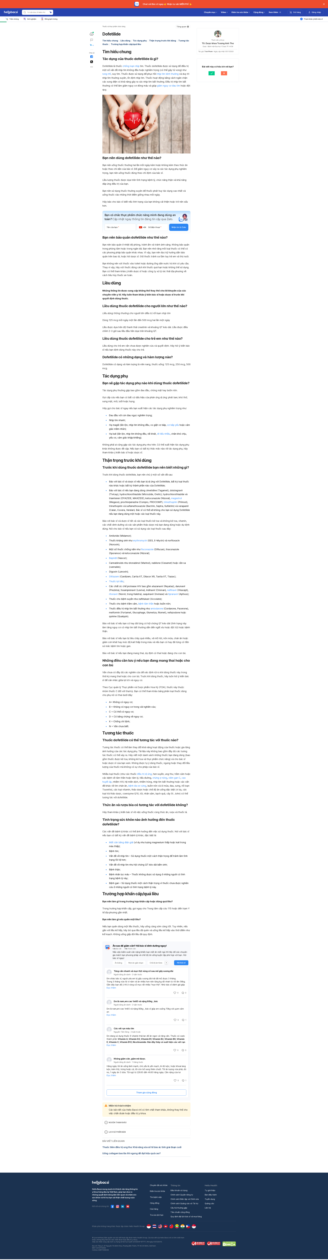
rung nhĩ (106, 74)
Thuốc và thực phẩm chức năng (113, 26)
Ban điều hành (211, 1195)
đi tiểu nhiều (163, 433)
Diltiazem (114, 576)
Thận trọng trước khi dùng (162, 40)
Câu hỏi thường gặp (179, 1208)
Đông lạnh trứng (51, 19)
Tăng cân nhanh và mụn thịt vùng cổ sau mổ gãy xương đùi (143, 971)
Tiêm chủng (14, 19)
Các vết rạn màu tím (124, 1028)
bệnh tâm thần (146, 603)
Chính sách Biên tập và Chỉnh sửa (185, 1199)
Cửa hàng (154, 1209)
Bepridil (113, 558)
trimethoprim (170, 502)
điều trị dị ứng (144, 774)
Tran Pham (208, 51)
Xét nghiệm (31, 19)
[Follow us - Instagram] (117, 1206)
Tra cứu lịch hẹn (156, 1215)
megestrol (176, 498)
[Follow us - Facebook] (112, 1206)
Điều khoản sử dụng (179, 1190)
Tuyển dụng (210, 1199)
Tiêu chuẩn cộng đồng (180, 1212)
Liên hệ (208, 1208)
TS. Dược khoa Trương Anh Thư (218, 43)
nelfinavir (172, 590)
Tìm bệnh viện (156, 1197)
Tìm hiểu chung (110, 40)
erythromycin (140, 540)
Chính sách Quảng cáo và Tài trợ (184, 1203)
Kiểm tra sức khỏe (157, 1191)
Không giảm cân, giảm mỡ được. (130, 1058)
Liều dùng (125, 40)
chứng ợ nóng (159, 777)
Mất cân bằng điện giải (121, 842)
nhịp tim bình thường (168, 74)
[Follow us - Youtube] (127, 1206)
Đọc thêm (111, 987)
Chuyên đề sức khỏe (158, 1185)
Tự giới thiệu (210, 1190)
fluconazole (147, 549)
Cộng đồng (154, 1203)
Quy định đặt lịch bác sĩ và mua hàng (186, 1216)
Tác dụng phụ (140, 40)
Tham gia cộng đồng (146, 1092)
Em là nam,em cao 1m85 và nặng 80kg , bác (136, 1001)
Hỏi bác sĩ (181, 963)
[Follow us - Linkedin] (122, 1206)
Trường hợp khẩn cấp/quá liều (126, 44)
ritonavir (113, 594)
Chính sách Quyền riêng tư (182, 1195)
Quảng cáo (209, 1203)
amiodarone (157, 608)
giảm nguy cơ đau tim (168, 85)
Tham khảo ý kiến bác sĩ (313, 19)
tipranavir (173, 594)
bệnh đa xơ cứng (137, 785)
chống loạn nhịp (131, 66)
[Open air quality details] (91, 34)
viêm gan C (174, 777)
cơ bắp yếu (173, 425)
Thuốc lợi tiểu (116, 581)
